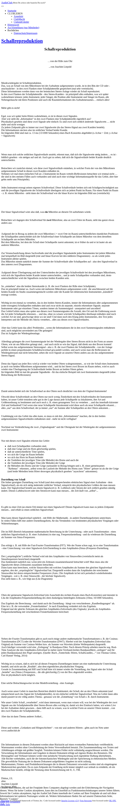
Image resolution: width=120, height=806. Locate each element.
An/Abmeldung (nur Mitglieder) (23, 27)
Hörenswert (13, 24)
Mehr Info (5, 804)
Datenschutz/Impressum (25, 33)
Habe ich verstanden (10, 801)
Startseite (12, 10)
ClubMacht (19, 19)
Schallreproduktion (22, 41)
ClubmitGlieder (21, 22)
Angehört (18, 16)
